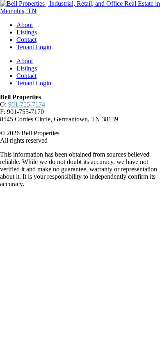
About (24, 24)
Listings (26, 32)
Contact (26, 39)
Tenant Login (33, 46)
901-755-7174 (26, 104)
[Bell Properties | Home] (80, 10)
